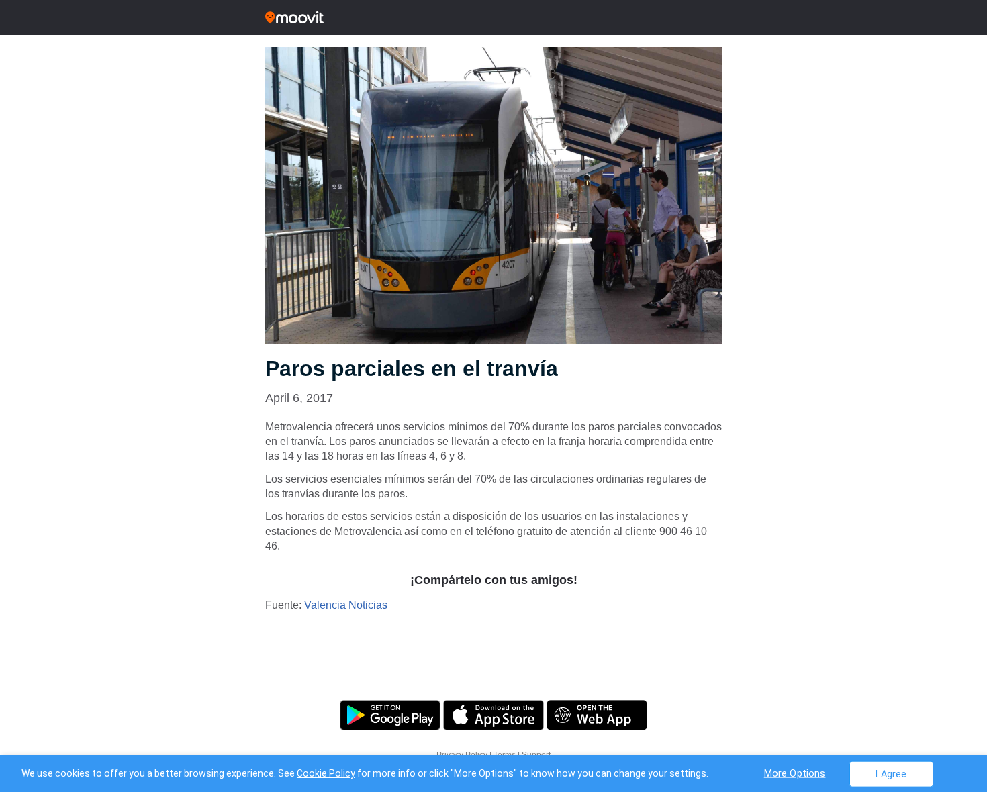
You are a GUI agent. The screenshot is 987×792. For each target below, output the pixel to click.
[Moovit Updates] (493, 17)
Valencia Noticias (345, 605)
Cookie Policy (326, 773)
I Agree (890, 773)
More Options (795, 773)
